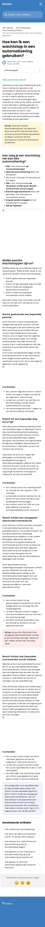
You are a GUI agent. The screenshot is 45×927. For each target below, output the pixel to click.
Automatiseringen (23, 28)
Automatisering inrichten (12, 30)
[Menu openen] (41, 4)
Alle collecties (7, 28)
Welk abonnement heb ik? (14, 79)
